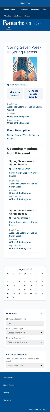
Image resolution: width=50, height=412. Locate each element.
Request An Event (16, 354)
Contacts (11, 114)
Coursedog (43, 409)
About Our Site (9, 385)
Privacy (6, 393)
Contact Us (8, 377)
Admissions (23, 10)
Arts (44, 10)
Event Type (12, 104)
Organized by (13, 120)
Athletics (7, 16)
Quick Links (25, 3)
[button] (7, 269)
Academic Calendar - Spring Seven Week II (24, 108)
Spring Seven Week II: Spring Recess (23, 163)
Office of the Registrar (18, 123)
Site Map (7, 400)
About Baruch (9, 10)
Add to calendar (15, 94)
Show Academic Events (16, 319)
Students (17, 16)
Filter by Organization (15, 338)
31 (14, 298)
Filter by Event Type (14, 328)
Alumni (27, 16)
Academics (35, 10)
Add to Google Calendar (33, 94)
